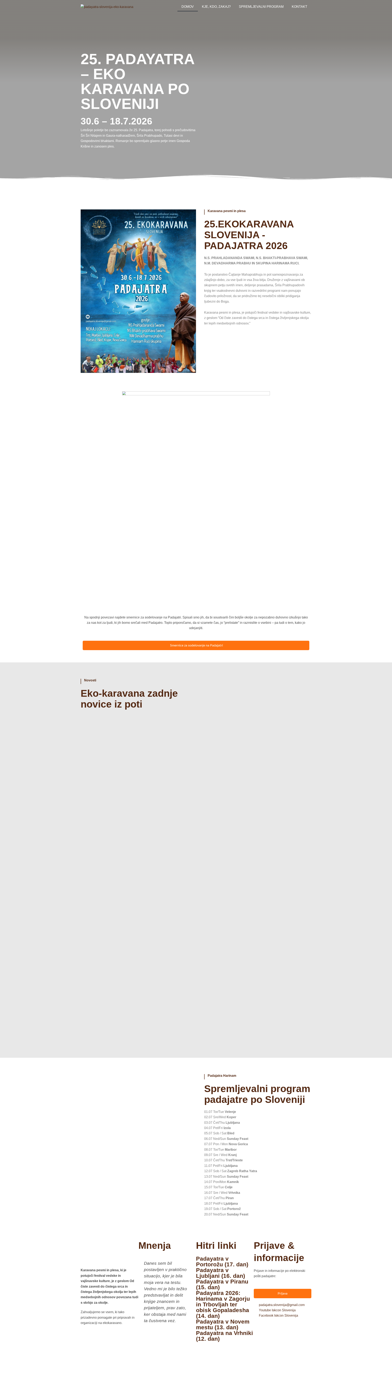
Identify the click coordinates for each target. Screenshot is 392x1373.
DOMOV (188, 6)
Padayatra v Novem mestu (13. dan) (222, 1324)
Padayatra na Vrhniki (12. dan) (224, 1336)
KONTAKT (299, 6)
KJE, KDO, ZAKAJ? (216, 6)
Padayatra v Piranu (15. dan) (222, 1284)
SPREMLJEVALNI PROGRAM (261, 6)
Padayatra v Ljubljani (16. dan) (220, 1273)
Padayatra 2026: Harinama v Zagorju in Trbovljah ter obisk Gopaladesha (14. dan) (223, 1304)
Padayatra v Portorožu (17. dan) (222, 1262)
